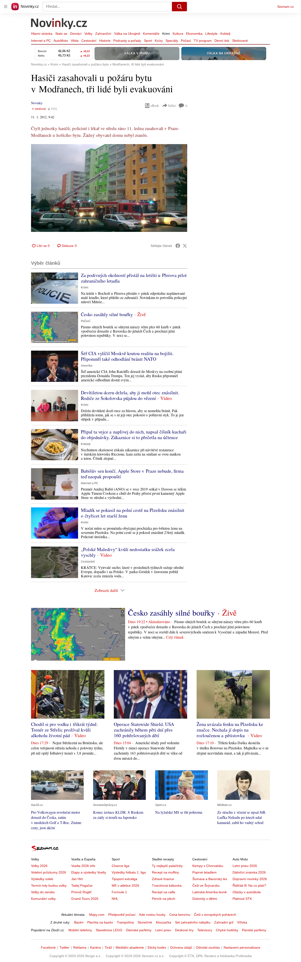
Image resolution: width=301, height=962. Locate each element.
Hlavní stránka (41, 33)
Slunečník (145, 922)
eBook (154, 105)
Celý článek (175, 637)
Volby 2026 (39, 866)
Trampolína (125, 922)
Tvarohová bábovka (167, 885)
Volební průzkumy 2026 (48, 872)
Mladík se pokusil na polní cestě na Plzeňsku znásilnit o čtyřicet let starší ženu (132, 513)
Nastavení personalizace (242, 947)
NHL (115, 899)
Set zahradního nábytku (192, 922)
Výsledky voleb (42, 879)
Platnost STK (242, 899)
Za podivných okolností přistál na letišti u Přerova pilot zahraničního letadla (134, 278)
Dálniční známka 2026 (249, 872)
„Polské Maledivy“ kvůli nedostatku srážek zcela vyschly (128, 552)
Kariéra (95, 947)
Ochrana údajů (181, 947)
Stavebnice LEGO (109, 930)
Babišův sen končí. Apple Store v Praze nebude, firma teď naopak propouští (132, 474)
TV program (203, 40)
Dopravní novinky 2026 (250, 879)
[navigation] (5, 6)
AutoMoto (61, 40)
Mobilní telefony (80, 930)
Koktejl (225, 33)
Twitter (64, 947)
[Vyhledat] (179, 6)
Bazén (78, 922)
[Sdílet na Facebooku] (177, 245)
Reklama (79, 947)
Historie (105, 40)
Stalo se (61, 33)
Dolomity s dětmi (204, 899)
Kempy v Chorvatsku (207, 866)
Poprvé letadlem (204, 872)
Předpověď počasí (121, 914)
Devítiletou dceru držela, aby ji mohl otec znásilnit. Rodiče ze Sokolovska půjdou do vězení (130, 395)
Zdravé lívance (163, 879)
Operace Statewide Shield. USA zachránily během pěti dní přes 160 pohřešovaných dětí (144, 730)
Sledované (240, 40)
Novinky (37, 103)
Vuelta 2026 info (83, 866)
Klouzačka (163, 922)
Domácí (76, 33)
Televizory (204, 930)
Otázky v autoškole (247, 892)
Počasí (186, 40)
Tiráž (108, 947)
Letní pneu (163, 930)
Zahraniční (103, 33)
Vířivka (242, 922)
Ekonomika (194, 33)
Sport (148, 40)
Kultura (178, 33)
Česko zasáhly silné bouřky (107, 314)
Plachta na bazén (100, 922)
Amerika (86, 365)
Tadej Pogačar (82, 885)
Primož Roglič (81, 892)
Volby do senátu (43, 892)
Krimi (166, 33)
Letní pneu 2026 (245, 866)
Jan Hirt (77, 879)
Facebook (48, 947)
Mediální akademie (130, 947)
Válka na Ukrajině (127, 33)
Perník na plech (163, 899)
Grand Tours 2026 (84, 899)
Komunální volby (43, 899)
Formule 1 (119, 892)
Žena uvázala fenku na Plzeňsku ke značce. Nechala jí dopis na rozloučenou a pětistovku (230, 730)
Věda (75, 40)
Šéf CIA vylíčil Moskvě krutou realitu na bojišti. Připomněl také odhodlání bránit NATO (127, 356)
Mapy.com (96, 914)
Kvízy (159, 40)
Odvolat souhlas (208, 947)
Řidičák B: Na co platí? (249, 885)
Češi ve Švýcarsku (206, 885)
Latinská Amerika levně (209, 892)
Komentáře (151, 33)
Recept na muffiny (165, 872)
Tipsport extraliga (124, 879)
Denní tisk (221, 40)
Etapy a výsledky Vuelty (88, 872)
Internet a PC (41, 40)
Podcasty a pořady (127, 40)
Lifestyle (211, 33)
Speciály (172, 40)
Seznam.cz (285, 6)
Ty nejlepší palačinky (167, 866)
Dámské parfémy (138, 930)
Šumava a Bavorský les (209, 879)
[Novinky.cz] (59, 24)
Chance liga (120, 866)
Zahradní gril (223, 922)
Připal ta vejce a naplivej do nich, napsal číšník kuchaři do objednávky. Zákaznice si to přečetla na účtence (133, 435)
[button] (109, 188)
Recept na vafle (163, 892)
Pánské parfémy (254, 930)
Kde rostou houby (152, 914)
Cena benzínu (179, 914)
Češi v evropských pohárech (215, 914)
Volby (88, 33)
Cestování (88, 40)
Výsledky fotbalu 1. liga (129, 872)
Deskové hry (184, 930)
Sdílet (172, 105)
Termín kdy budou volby (49, 885)
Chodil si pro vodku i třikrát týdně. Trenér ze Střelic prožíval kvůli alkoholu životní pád (64, 730)
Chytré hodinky (227, 930)
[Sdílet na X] (184, 245)
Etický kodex (157, 947)
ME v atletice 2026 (125, 885)
